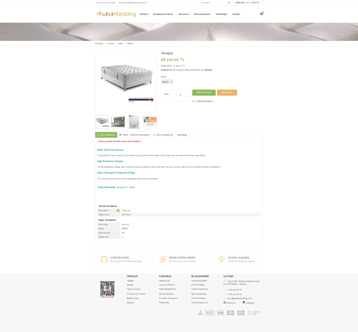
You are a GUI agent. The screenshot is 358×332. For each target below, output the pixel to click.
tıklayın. (209, 70)
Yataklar (130, 281)
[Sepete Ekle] (204, 92)
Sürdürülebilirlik (166, 294)
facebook (230, 303)
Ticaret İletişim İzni (199, 302)
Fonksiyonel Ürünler (136, 294)
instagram (250, 303)
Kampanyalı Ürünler (163, 14)
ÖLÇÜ (163, 77)
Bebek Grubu (133, 298)
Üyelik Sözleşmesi (199, 289)
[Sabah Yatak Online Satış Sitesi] (116, 17)
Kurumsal (183, 14)
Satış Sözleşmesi (198, 294)
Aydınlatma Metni (199, 281)
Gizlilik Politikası (198, 298)
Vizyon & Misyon (167, 285)
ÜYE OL (255, 3)
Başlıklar (130, 302)
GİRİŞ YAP (240, 3)
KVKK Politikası (198, 285)
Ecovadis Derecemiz (168, 298)
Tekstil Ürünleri (133, 289)
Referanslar (164, 302)
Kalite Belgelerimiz (167, 289)
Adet (166, 94)
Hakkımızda (164, 281)
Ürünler (143, 14)
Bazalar (130, 285)
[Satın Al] (227, 92)
